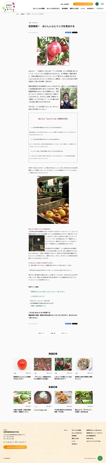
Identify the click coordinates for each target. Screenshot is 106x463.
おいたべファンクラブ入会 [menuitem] (93, 441)
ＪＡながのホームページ (37, 296)
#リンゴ (30, 32)
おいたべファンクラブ (83, 4)
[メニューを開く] (102, 4)
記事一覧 (53, 333)
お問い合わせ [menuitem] (89, 438)
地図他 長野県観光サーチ (38, 306)
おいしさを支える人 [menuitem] (53, 8)
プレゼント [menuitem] (100, 8)
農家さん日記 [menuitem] (74, 8)
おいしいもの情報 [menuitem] (39, 8)
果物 (30, 22)
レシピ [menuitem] (83, 8)
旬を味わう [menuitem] (90, 8)
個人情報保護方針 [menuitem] (91, 436)
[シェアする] (68, 32)
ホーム (65, 430)
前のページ (42, 333)
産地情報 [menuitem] (65, 8)
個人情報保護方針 (6, 458)
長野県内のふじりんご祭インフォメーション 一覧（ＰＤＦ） (48, 291)
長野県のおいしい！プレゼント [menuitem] (94, 433)
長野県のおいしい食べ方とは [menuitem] (93, 430)
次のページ (64, 333)
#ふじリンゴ (35, 32)
